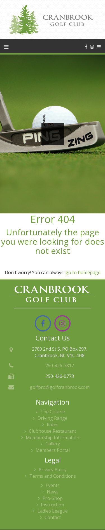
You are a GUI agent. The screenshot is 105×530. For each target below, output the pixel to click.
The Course (52, 412)
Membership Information (52, 437)
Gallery (52, 444)
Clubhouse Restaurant (52, 431)
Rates (53, 424)
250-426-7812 (59, 365)
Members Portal (53, 450)
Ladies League (53, 511)
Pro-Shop (53, 498)
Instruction (52, 505)
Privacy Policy (53, 469)
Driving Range (52, 418)
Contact (53, 517)
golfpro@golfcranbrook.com (60, 387)
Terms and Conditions (52, 476)
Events (53, 485)
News (53, 492)
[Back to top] (96, 508)
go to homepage (83, 272)
